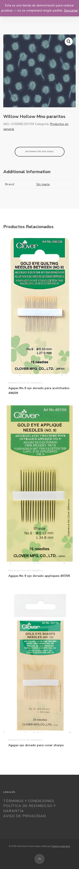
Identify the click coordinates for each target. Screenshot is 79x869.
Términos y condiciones (28, 801)
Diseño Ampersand (61, 846)
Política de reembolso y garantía (29, 808)
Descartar (71, 10)
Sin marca (43, 184)
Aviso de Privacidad (24, 816)
